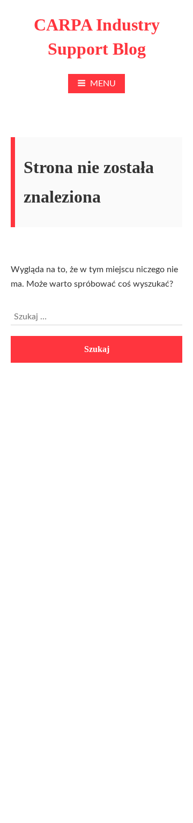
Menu (103, 83)
